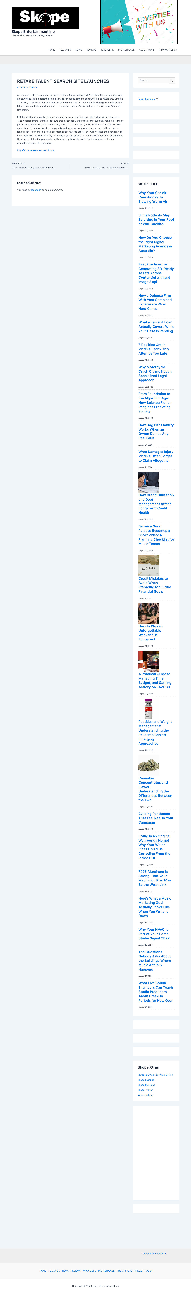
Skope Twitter (145, 1090)
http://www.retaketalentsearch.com (36, 151)
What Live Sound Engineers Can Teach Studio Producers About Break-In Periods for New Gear (155, 992)
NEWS (65, 1270)
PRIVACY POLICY (144, 1270)
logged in (36, 190)
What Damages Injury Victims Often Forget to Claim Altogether (155, 456)
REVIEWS (76, 1270)
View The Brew (146, 1095)
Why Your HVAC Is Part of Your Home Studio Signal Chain (154, 934)
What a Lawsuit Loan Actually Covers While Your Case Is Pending (156, 327)
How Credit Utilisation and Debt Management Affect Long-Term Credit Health (156, 504)
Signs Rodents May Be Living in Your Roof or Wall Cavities (156, 220)
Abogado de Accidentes (154, 1253)
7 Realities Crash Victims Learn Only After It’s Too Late (153, 349)
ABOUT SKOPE (124, 1270)
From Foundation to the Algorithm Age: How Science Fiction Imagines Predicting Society (155, 403)
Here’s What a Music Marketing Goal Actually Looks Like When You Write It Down (154, 908)
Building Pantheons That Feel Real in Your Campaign (156, 818)
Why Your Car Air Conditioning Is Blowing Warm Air (152, 197)
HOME (43, 1270)
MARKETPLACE (106, 1270)
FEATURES (54, 1270)
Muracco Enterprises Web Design (155, 1075)
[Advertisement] (159, 1153)
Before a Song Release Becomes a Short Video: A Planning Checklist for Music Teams (156, 535)
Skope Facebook (147, 1080)
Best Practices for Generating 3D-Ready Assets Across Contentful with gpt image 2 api (156, 274)
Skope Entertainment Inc (33, 32)
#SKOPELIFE (89, 1270)
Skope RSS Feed (146, 1085)
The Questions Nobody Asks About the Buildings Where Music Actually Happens (154, 961)
